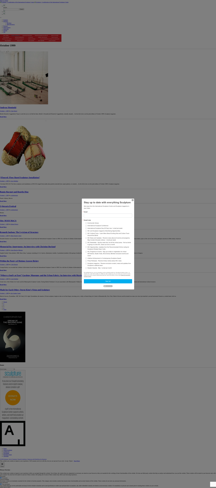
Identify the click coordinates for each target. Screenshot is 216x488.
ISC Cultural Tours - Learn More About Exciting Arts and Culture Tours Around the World (108, 234)
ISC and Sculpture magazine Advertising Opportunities (103, 231)
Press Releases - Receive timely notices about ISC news (104, 261)
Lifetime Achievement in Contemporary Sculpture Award (104, 258)
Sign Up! (108, 281)
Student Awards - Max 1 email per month (99, 268)
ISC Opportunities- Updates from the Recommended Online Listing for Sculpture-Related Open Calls (108, 248)
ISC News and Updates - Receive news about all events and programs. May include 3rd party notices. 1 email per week (108, 239)
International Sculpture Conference (97, 226)
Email (85, 212)
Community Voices (93, 223)
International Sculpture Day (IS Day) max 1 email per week (104, 228)
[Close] (133, 200)
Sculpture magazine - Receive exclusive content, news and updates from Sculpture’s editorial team (109, 264)
